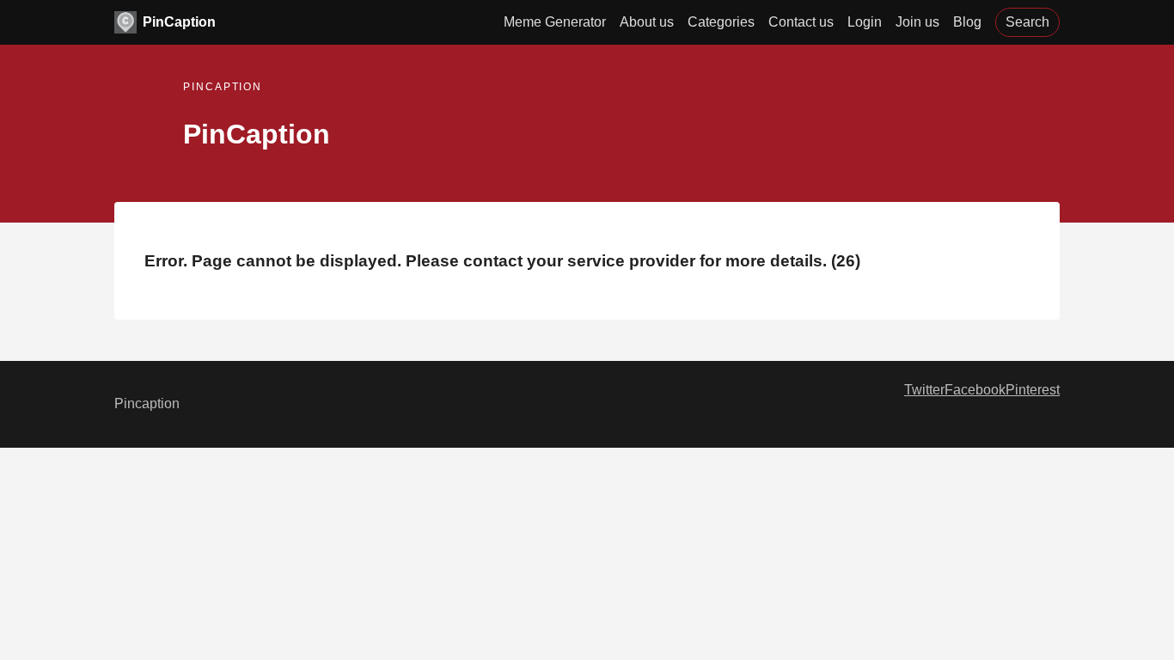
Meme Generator (555, 22)
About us (647, 22)
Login (864, 22)
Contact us (801, 22)
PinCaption (179, 22)
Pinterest (1033, 389)
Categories (721, 22)
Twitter (924, 389)
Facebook (975, 389)
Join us (917, 22)
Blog (967, 22)
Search (1027, 22)
